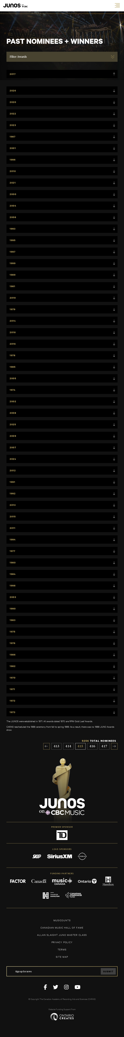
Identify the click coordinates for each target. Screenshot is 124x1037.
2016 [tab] (13, 343)
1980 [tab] (13, 562)
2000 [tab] (13, 194)
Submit (108, 971)
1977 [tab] (12, 551)
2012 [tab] (13, 470)
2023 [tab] (13, 125)
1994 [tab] (13, 539)
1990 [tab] (13, 608)
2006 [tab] (13, 217)
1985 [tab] (13, 366)
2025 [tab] (13, 424)
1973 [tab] (13, 712)
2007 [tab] (13, 447)
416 (92, 746)
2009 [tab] (13, 435)
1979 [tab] (13, 309)
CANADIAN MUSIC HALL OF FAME (62, 927)
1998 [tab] (13, 585)
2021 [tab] (13, 182)
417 (104, 746)
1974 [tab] (13, 389)
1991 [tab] (12, 481)
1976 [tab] (13, 643)
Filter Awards (18, 56)
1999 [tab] (13, 263)
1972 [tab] (13, 700)
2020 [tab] (13, 102)
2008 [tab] (13, 412)
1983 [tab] (13, 620)
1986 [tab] (13, 654)
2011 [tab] (13, 528)
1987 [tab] (13, 136)
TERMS (62, 949)
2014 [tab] (13, 320)
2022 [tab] (13, 113)
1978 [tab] (13, 355)
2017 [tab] (13, 74)
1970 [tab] (13, 677)
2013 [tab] (13, 505)
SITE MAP (62, 956)
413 (57, 746)
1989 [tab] (13, 274)
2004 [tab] (13, 205)
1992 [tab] (13, 493)
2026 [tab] (13, 90)
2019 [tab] (13, 297)
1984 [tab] (13, 574)
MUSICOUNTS (62, 920)
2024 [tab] (13, 458)
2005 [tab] (13, 378)
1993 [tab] (13, 228)
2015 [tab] (13, 516)
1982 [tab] (13, 666)
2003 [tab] (13, 597)
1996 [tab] (13, 159)
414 (68, 746)
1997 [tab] (13, 251)
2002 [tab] (13, 401)
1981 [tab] (12, 286)
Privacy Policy (62, 942)
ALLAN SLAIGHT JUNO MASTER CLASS (62, 934)
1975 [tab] (13, 631)
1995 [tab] (13, 240)
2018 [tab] (13, 332)
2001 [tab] (13, 148)
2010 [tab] (13, 171)
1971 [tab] (12, 689)
